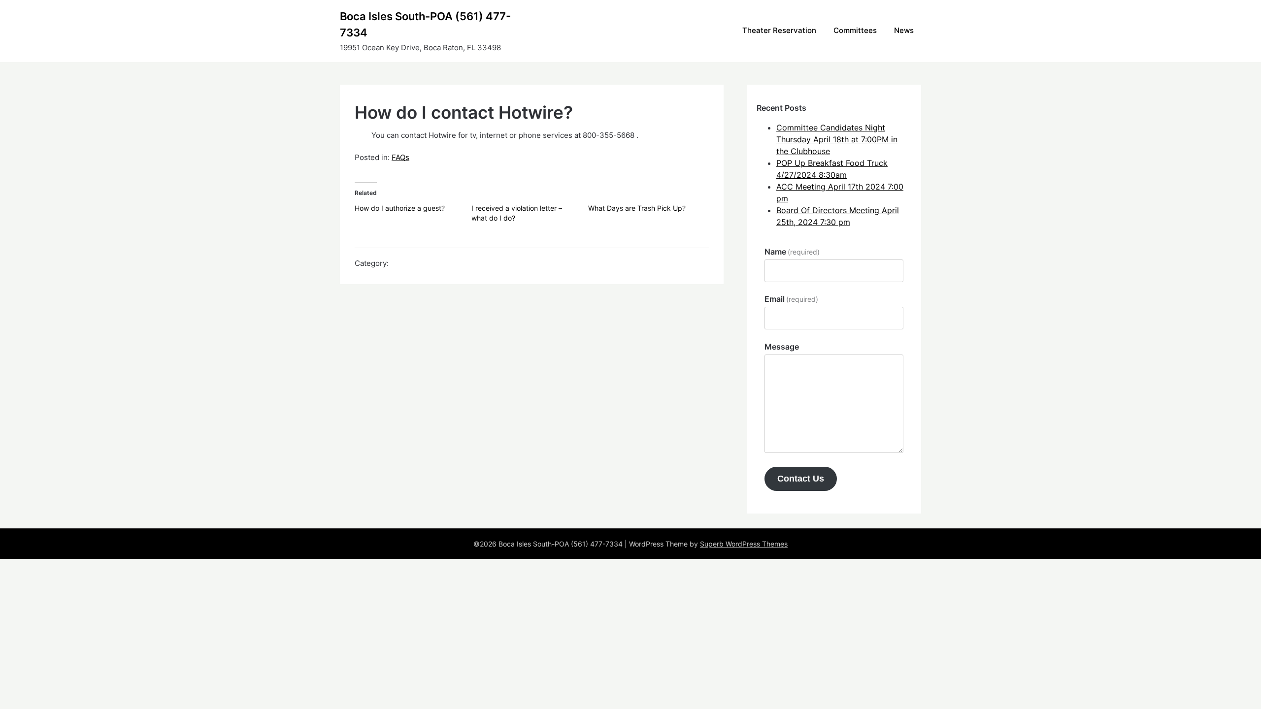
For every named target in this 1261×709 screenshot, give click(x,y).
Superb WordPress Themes (744, 544)
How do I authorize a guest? (400, 208)
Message (781, 347)
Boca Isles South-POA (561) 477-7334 (425, 24)
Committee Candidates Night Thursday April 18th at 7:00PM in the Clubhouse (836, 139)
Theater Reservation (779, 30)
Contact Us (800, 478)
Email (791, 299)
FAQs (400, 157)
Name (792, 252)
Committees (855, 30)
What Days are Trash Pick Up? (637, 208)
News (904, 30)
